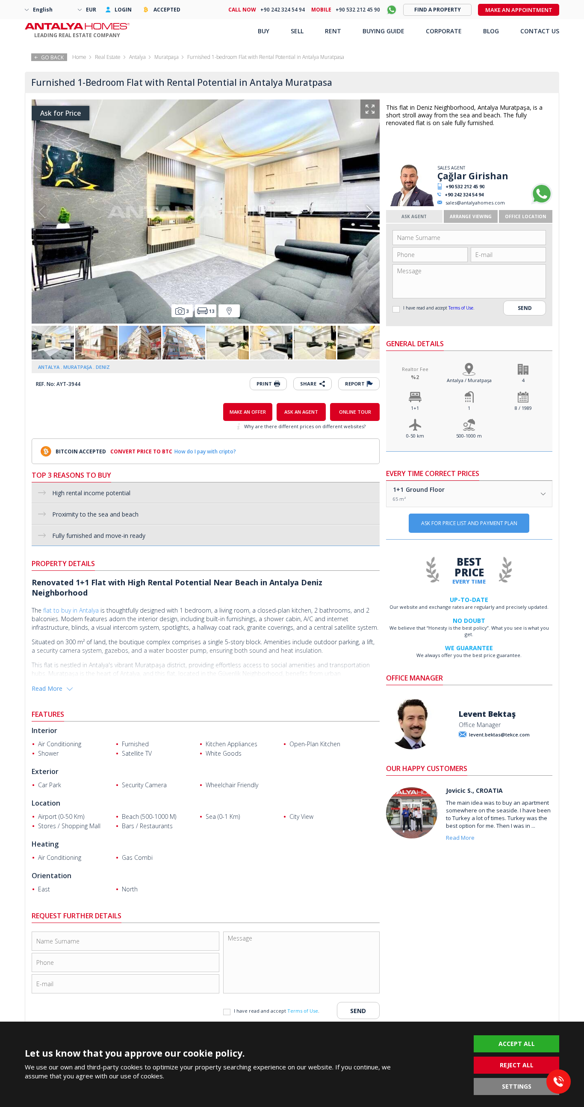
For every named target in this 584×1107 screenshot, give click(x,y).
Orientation (51, 875)
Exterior (45, 771)
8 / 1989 (523, 408)
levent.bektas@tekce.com (499, 734)
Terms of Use (460, 308)
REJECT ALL (517, 1065)
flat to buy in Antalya (71, 610)
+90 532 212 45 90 (464, 186)
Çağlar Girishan (472, 176)
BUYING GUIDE (383, 31)
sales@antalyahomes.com (475, 202)
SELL (297, 31)
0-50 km (415, 435)
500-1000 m (469, 435)
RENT (333, 31)
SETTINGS (516, 1086)
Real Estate (108, 57)
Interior (44, 730)
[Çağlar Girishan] (410, 204)
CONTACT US (539, 31)
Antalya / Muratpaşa (469, 380)
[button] (369, 211)
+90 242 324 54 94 (464, 194)
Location (46, 803)
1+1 (415, 408)
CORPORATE (444, 31)
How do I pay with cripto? (205, 451)
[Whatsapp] (541, 202)
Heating (45, 844)
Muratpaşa (166, 57)
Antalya (137, 57)
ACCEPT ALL (516, 1044)
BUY (263, 31)
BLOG (491, 31)
